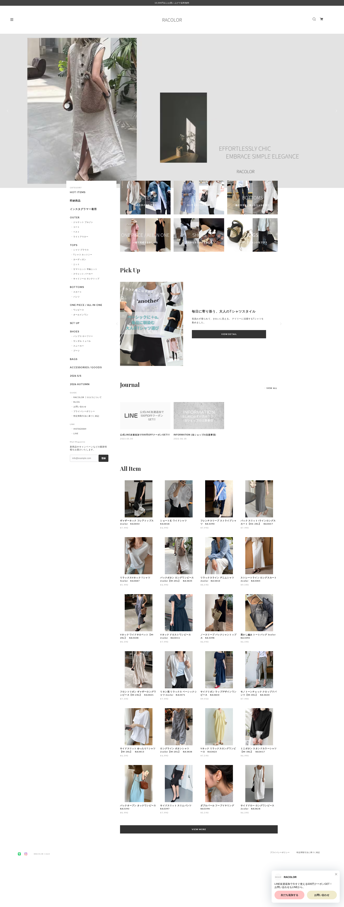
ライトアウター (80, 236)
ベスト (76, 232)
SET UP (75, 323)
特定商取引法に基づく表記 (86, 416)
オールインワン (80, 314)
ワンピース (78, 310)
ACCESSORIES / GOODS (86, 367)
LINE (75, 433)
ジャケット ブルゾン (83, 222)
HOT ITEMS (77, 192)
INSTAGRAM (79, 429)
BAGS (73, 359)
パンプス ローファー (83, 336)
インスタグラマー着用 (83, 209)
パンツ (76, 296)
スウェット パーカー (83, 274)
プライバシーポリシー (84, 411)
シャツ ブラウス (81, 249)
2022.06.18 (180, 438)
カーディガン (79, 259)
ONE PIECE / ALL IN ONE (86, 305)
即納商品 (75, 200)
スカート (77, 292)
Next (336, 110)
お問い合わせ (79, 406)
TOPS (73, 245)
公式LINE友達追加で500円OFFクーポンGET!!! (145, 435)
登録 (103, 458)
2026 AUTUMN (80, 384)
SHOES (74, 331)
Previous (8, 110)
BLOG (76, 402)
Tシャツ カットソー (82, 254)
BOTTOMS (77, 287)
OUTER (75, 217)
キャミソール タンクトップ (86, 278)
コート (76, 227)
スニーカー (78, 346)
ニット (76, 264)
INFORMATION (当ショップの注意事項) (195, 435)
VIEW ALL (271, 388)
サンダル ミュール (82, 341)
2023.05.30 (126, 438)
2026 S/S (75, 375)
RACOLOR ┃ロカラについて (87, 397)
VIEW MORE (199, 829)
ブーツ (76, 350)
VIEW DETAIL (229, 334)
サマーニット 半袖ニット (85, 269)
